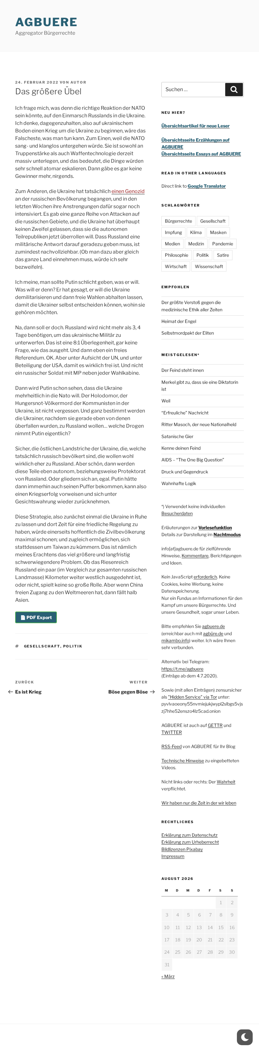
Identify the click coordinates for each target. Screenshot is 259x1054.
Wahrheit (226, 781)
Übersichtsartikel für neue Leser (195, 125)
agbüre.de (213, 633)
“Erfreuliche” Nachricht (184, 412)
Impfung (173, 232)
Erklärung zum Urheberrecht (190, 842)
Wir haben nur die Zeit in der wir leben (198, 802)
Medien (172, 243)
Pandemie (222, 243)
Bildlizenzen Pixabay (182, 849)
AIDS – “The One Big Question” (192, 459)
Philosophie (176, 255)
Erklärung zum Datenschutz (189, 835)
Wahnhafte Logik (178, 483)
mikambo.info (175, 640)
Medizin (196, 243)
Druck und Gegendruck (184, 471)
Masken (218, 232)
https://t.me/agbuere (182, 668)
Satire (223, 255)
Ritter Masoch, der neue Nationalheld (198, 424)
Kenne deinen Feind (181, 448)
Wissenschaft (209, 266)
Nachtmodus (227, 534)
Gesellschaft (42, 646)
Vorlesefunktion (215, 527)
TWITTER (171, 732)
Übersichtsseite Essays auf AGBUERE (201, 153)
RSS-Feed (171, 746)
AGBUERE (46, 22)
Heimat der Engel (178, 321)
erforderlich (205, 576)
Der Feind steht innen (182, 370)
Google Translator (207, 186)
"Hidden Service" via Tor (192, 697)
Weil (165, 400)
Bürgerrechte (178, 221)
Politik (73, 646)
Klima (196, 232)
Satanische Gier (177, 436)
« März (168, 976)
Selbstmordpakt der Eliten (187, 333)
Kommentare (195, 555)
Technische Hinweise (182, 760)
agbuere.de (213, 626)
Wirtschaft (176, 266)
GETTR (215, 725)
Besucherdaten (177, 513)
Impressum (172, 856)
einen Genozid (128, 191)
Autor (78, 82)
